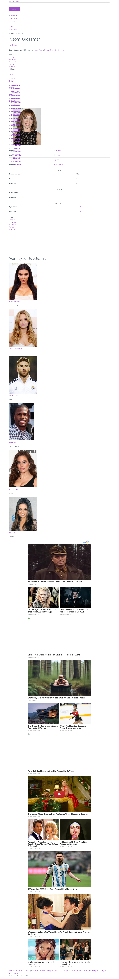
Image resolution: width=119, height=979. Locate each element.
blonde (13, 112)
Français (42, 971)
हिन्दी (46, 971)
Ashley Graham (14, 489)
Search (14, 9)
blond (13, 109)
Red (81, 211)
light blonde (15, 128)
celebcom (14, 1)
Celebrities (14, 15)
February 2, (57, 150)
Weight (41, 50)
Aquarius (56, 160)
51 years (57, 155)
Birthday (14, 18)
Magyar (50, 971)
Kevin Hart (12, 442)
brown (13, 115)
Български (13, 971)
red (12, 138)
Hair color (61, 50)
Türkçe (102, 971)
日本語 (61, 971)
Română (91, 971)
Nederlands (72, 971)
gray (12, 125)
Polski (79, 971)
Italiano (56, 971)
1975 (63, 150)
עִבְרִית (11, 973)
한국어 (66, 971)
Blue (81, 207)
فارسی (16, 973)
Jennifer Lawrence (15, 349)
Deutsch (25, 971)
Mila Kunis (12, 532)
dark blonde (15, 119)
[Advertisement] (59, 244)
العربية (107, 971)
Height (36, 50)
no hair (13, 135)
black (13, 105)
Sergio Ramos (14, 396)
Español (36, 971)
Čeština (19, 971)
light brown (15, 132)
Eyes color (53, 50)
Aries (13, 78)
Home (13, 26)
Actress (13, 45)
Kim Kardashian (14, 302)
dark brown (15, 122)
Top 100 (14, 22)
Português (84, 971)
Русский (97, 971)
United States (58, 164)
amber (13, 99)
